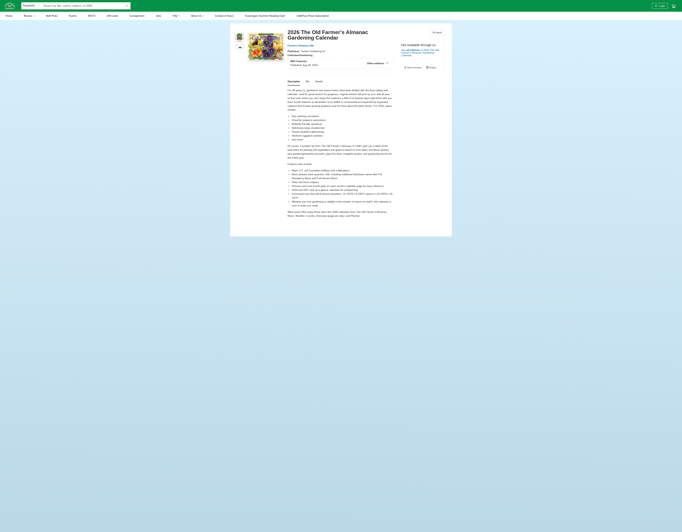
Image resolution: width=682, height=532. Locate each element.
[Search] (127, 5)
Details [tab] (319, 81)
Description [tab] (294, 81)
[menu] (341, 16)
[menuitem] (9, 16)
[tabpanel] (340, 158)
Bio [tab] (307, 81)
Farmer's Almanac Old (301, 45)
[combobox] (31, 5)
